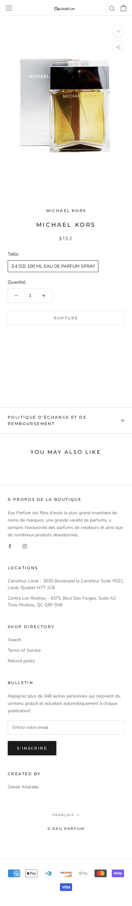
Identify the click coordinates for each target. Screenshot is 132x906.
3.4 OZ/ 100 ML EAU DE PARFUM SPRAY (53, 266)
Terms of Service (24, 650)
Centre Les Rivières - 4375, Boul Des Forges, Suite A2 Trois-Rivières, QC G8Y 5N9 (62, 601)
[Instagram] (24, 545)
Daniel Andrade (23, 787)
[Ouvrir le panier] (123, 8)
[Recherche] (112, 8)
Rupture (66, 318)
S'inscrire (32, 748)
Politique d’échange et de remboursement (47, 420)
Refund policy (21, 661)
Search (14, 640)
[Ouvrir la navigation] (9, 8)
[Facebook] (10, 545)
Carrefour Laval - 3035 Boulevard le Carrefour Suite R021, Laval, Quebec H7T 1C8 (66, 584)
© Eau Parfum (66, 828)
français (63, 815)
